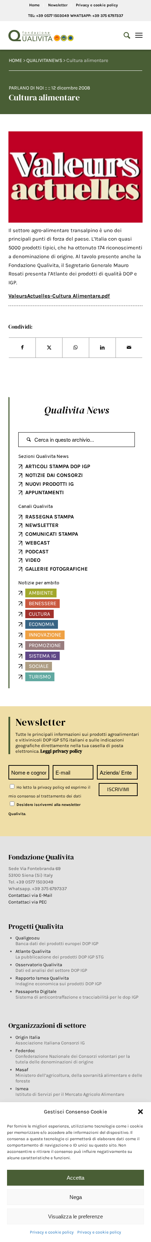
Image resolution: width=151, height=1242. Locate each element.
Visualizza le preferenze (75, 1216)
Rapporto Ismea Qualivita (42, 978)
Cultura (39, 614)
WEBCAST (37, 543)
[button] (140, 1111)
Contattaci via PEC (27, 902)
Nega (76, 1197)
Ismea (21, 1088)
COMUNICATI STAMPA (51, 534)
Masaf (21, 1069)
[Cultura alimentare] (75, 177)
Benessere (42, 603)
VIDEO (32, 560)
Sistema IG (42, 656)
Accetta (75, 1178)
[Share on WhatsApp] (76, 348)
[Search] (123, 35)
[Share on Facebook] (22, 348)
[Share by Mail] (129, 348)
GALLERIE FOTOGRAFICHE (56, 569)
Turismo (40, 676)
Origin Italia (27, 1037)
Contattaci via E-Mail (30, 895)
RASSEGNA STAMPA (49, 517)
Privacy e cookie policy (52, 1232)
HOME (15, 60)
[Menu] (139, 35)
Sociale (38, 666)
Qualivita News (76, 410)
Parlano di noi (26, 88)
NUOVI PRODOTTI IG (49, 484)
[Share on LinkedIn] (102, 348)
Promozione (45, 645)
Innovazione (45, 635)
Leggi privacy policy (61, 751)
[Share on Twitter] (49, 348)
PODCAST (36, 551)
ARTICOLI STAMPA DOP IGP (57, 466)
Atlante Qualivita (33, 951)
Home (34, 5)
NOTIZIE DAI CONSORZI (54, 475)
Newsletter (57, 5)
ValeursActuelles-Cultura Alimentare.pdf (59, 296)
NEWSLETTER (42, 525)
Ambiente (41, 593)
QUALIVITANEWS (44, 60)
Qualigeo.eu (27, 937)
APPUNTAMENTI (44, 492)
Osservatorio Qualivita (38, 964)
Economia (41, 624)
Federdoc (25, 1050)
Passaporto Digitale (36, 991)
